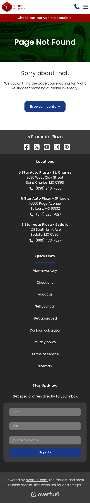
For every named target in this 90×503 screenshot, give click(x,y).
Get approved (45, 318)
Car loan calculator (45, 330)
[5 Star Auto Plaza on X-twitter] (35, 147)
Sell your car (45, 306)
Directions (45, 282)
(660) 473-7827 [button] (48, 240)
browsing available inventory (54, 88)
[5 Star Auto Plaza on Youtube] (45, 147)
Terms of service (45, 354)
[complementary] (77, 490)
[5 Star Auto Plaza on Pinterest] (65, 147)
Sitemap (45, 366)
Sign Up (45, 452)
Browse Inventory (45, 106)
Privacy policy (45, 342)
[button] (77, 6)
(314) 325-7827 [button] (48, 214)
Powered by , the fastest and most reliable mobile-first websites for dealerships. (45, 482)
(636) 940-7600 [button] (48, 188)
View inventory (45, 270)
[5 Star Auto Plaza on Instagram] (55, 147)
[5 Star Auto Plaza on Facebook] (25, 147)
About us (45, 294)
